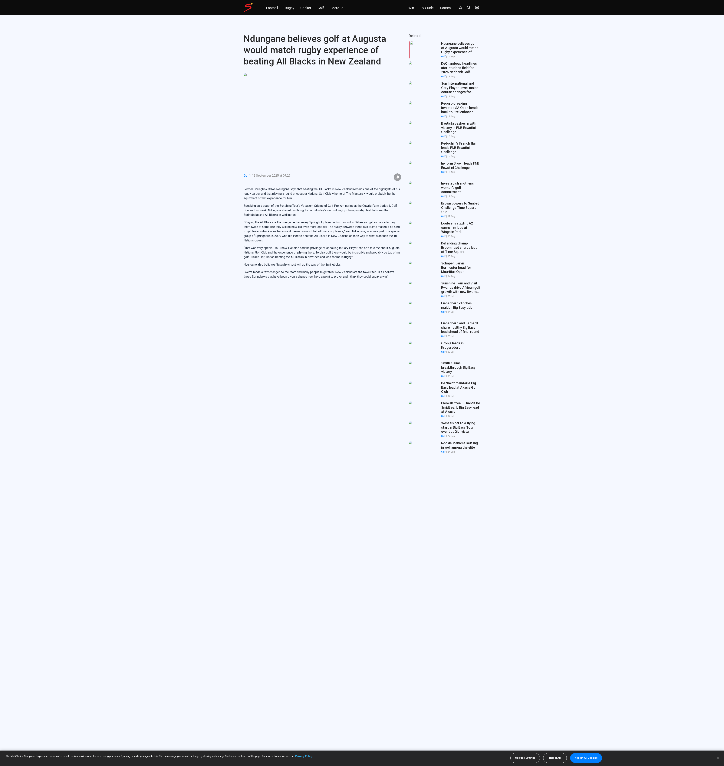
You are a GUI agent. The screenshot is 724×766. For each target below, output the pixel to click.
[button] (444, 69)
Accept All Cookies (586, 758)
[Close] (718, 758)
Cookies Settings (525, 758)
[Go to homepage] (248, 7)
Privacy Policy (304, 756)
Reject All (555, 758)
